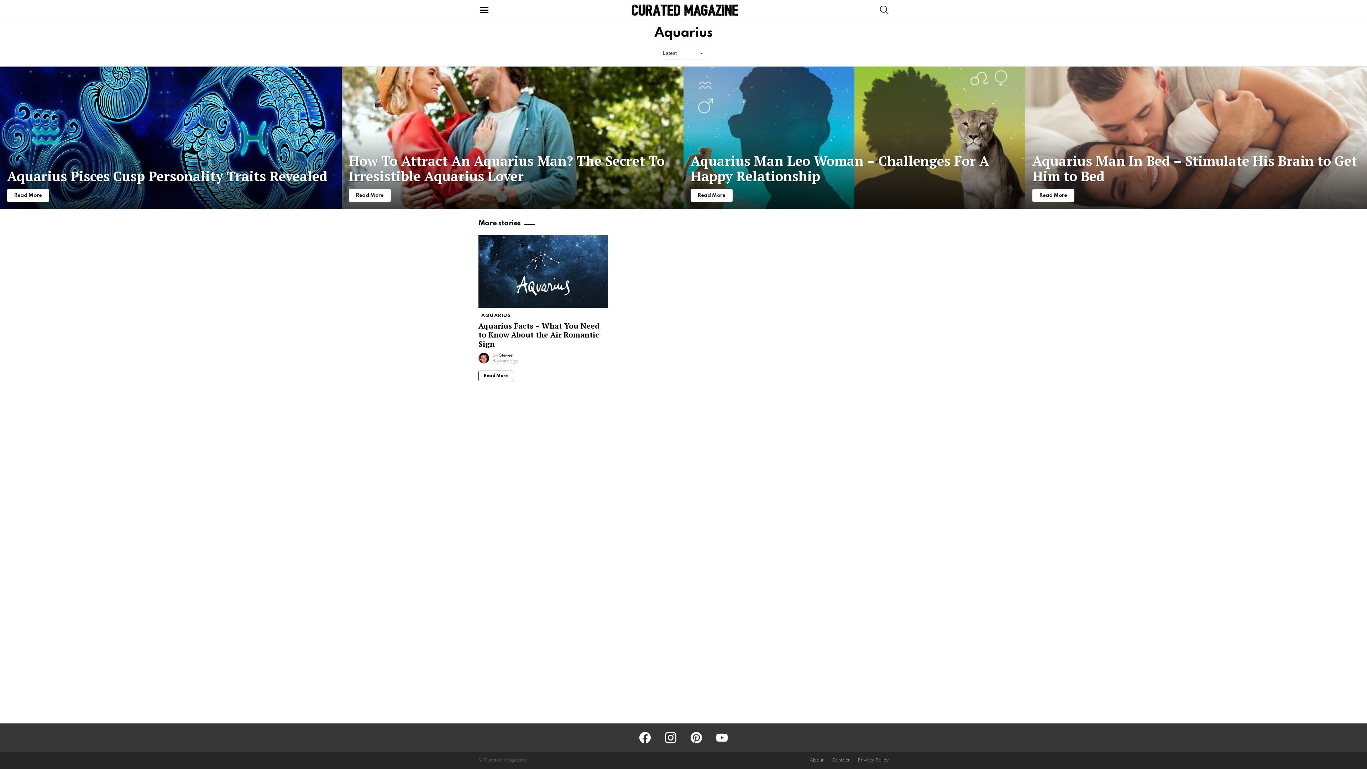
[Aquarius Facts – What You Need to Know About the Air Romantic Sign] (543, 271)
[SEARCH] (884, 10)
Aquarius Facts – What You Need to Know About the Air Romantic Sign (538, 335)
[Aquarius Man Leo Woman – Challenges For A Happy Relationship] (854, 138)
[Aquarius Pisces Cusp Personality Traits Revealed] (171, 138)
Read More (496, 376)
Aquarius (496, 315)
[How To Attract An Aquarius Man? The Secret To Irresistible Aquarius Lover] (513, 138)
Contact (840, 760)
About (816, 760)
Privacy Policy (873, 760)
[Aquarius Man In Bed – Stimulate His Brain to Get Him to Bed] (1196, 138)
